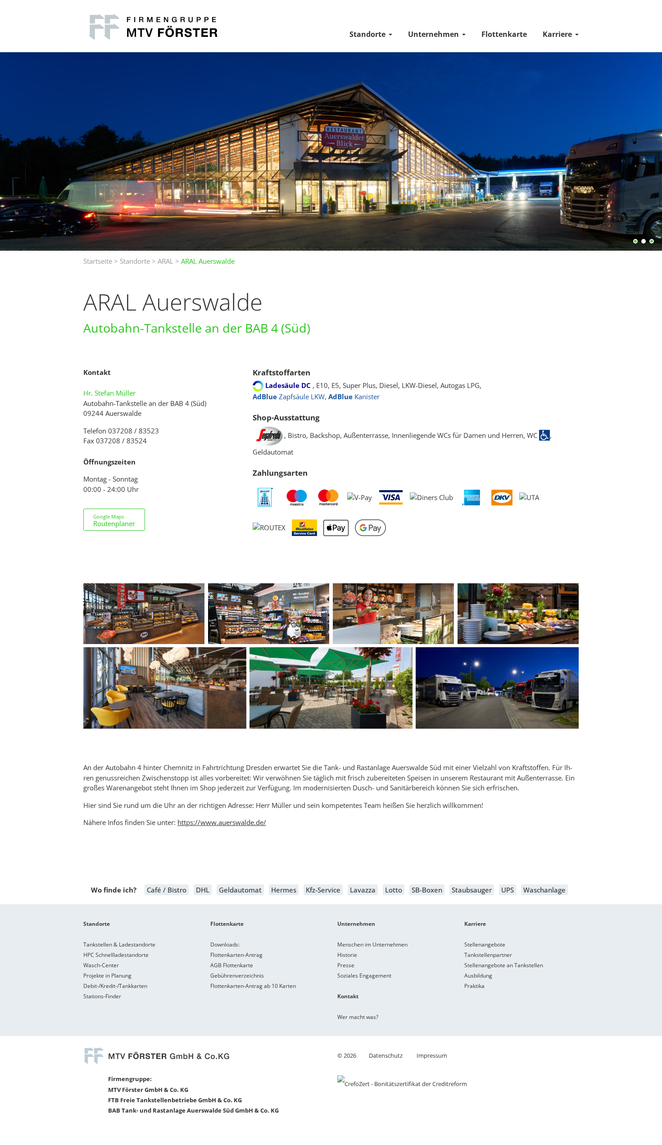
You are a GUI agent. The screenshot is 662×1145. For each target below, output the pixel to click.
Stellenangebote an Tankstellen (503, 965)
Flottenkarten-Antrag (236, 955)
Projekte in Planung (107, 975)
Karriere (557, 34)
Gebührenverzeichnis (237, 975)
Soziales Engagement (364, 975)
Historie (347, 955)
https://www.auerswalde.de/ (221, 822)
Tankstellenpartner (488, 955)
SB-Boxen (427, 889)
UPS (507, 889)
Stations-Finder (102, 996)
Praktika (474, 986)
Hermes (283, 889)
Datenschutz (386, 1055)
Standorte (367, 34)
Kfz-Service (323, 889)
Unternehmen (433, 34)
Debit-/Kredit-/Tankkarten (115, 986)
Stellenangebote (484, 944)
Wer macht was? (357, 1017)
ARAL (165, 261)
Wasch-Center (101, 965)
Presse (345, 965)
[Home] (152, 39)
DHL (202, 889)
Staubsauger (472, 889)
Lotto (393, 889)
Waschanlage (544, 889)
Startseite (97, 261)
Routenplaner (114, 520)
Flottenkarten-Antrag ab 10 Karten (253, 986)
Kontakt (347, 996)
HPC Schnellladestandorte (116, 955)
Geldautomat (240, 889)
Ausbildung (478, 975)
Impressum (432, 1055)
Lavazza (363, 889)
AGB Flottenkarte (231, 965)
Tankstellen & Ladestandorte (119, 944)
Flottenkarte (504, 34)
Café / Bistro (166, 889)
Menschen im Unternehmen (372, 944)
